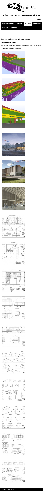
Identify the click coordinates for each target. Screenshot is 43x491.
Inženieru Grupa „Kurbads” (12, 23)
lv (38, 19)
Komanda (37, 23)
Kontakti (5, 27)
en (40, 19)
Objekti (28, 23)
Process (14, 27)
